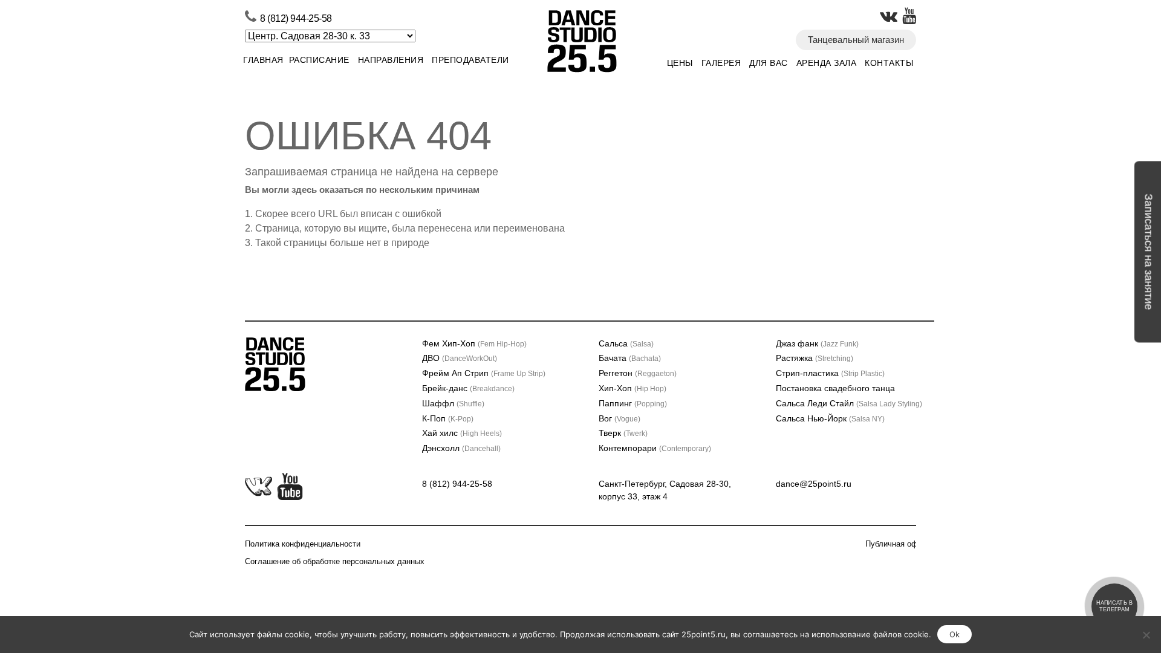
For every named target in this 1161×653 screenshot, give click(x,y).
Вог (619, 418)
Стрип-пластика (830, 373)
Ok (954, 634)
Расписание (319, 60)
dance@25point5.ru (813, 484)
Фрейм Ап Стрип (483, 373)
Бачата (630, 358)
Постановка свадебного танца (835, 388)
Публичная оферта (899, 543)
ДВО (459, 358)
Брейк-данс (468, 388)
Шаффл (453, 403)
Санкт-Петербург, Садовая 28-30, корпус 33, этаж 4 (665, 490)
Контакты (889, 63)
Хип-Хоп (632, 388)
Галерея (721, 63)
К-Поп (447, 418)
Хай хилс (462, 433)
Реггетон (638, 373)
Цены (680, 63)
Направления (391, 60)
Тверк (623, 433)
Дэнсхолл (461, 448)
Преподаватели (470, 60)
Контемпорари (655, 448)
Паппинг (633, 403)
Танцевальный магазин (856, 39)
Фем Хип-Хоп (474, 343)
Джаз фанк (817, 343)
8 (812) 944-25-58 (296, 18)
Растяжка (814, 358)
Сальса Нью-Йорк (830, 418)
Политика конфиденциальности (302, 543)
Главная (263, 60)
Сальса (626, 343)
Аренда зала (826, 63)
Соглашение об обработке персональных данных (334, 561)
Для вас (768, 63)
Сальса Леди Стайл (849, 403)
